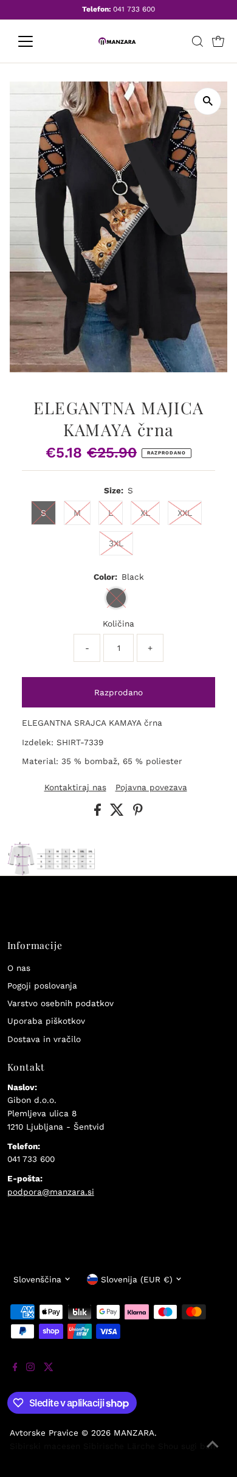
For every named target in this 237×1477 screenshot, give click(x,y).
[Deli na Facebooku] (99, 813)
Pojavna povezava (151, 788)
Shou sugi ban (186, 1446)
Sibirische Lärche (119, 1446)
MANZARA (134, 1432)
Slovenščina (37, 1279)
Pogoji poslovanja (42, 985)
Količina (118, 623)
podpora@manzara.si (50, 1192)
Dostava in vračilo (44, 1039)
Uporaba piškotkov (46, 1021)
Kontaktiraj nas (75, 788)
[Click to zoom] (207, 101)
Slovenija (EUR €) (137, 1279)
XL (145, 513)
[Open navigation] (35, 41)
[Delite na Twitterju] (118, 813)
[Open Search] (197, 41)
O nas (18, 968)
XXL (184, 513)
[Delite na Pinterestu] (138, 813)
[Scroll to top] (213, 1453)
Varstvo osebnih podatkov (60, 1003)
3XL (116, 543)
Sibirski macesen (45, 1446)
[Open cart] (218, 41)
